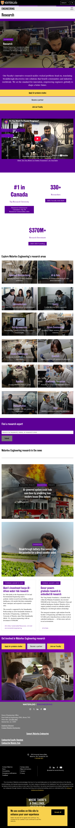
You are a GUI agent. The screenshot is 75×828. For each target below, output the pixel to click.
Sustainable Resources (19, 626)
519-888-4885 (13, 719)
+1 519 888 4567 (38, 758)
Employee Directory (8, 725)
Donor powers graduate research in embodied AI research (51, 591)
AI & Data (8, 626)
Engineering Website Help (11, 743)
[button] (65, 3)
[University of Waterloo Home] (9, 3)
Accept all (58, 812)
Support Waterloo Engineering (37, 733)
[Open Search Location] (72, 3)
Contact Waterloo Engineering (11, 728)
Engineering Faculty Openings (12, 740)
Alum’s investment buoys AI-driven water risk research (16, 589)
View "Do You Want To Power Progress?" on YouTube (37, 160)
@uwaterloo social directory (55, 770)
